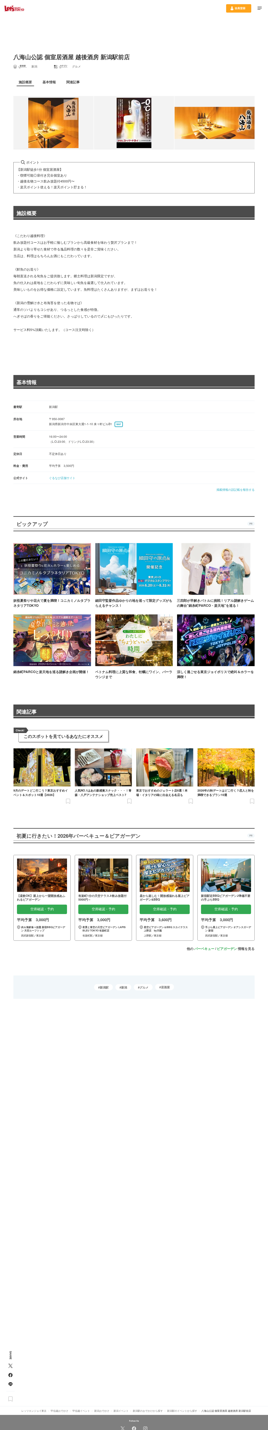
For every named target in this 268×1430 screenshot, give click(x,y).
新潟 (124, 987)
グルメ (144, 987)
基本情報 (27, 382)
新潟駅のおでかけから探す (148, 1410)
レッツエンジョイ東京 (33, 1410)
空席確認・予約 (42, 909)
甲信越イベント (81, 1410)
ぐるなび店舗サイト (62, 478)
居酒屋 (165, 987)
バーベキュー (204, 948)
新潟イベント (121, 1410)
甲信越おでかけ (59, 1410)
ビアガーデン (227, 948)
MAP (118, 424)
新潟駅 (104, 987)
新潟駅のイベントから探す (182, 1410)
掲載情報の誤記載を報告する (235, 489)
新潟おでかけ (101, 1410)
